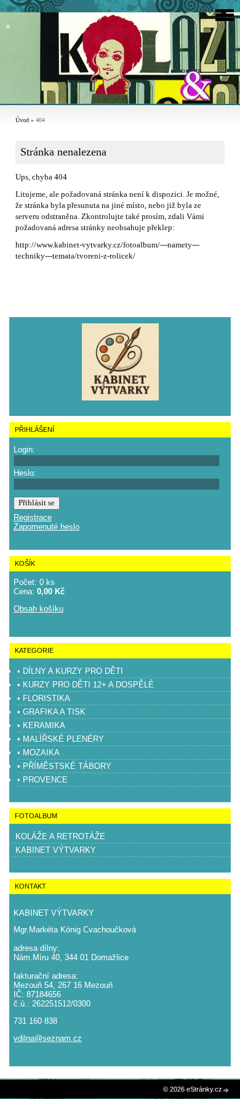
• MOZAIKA (38, 752)
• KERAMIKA (41, 725)
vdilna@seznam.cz (48, 1038)
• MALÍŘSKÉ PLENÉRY (60, 739)
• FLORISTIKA (43, 698)
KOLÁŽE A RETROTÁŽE (60, 836)
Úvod (22, 120)
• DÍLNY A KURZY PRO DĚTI (70, 671)
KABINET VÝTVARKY (55, 850)
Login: (24, 449)
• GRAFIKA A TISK (51, 711)
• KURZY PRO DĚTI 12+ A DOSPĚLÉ (85, 684)
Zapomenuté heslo (46, 526)
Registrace (33, 517)
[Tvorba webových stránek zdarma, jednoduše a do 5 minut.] (226, 1090)
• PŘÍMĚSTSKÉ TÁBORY (64, 766)
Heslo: (25, 473)
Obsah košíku (38, 608)
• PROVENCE (42, 779)
